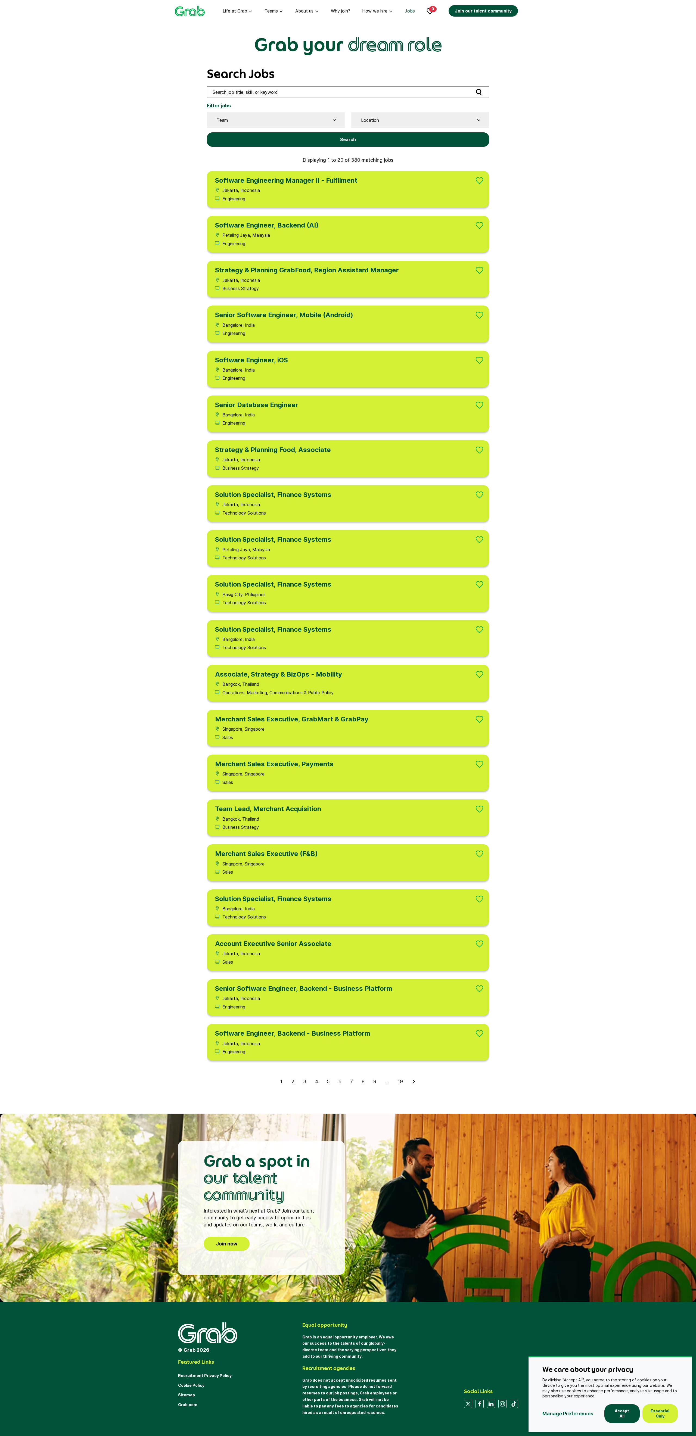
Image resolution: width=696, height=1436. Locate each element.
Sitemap (186, 1395)
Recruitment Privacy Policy (205, 1375)
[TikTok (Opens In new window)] (514, 1404)
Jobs (410, 11)
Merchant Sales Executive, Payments (274, 764)
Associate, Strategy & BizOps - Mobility (278, 674)
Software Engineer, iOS (251, 360)
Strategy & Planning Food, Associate (273, 450)
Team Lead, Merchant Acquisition (268, 809)
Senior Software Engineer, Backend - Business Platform (303, 988)
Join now (226, 1244)
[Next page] (413, 1081)
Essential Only (660, 1414)
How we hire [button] (374, 11)
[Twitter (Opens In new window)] (468, 1404)
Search (348, 139)
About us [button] (304, 11)
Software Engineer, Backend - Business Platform (292, 1033)
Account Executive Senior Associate (273, 944)
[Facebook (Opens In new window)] (480, 1404)
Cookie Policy (191, 1385)
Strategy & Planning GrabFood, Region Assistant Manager (307, 270)
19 (400, 1081)
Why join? (340, 11)
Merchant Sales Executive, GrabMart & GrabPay (291, 719)
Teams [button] (271, 11)
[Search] (479, 91)
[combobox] (274, 120)
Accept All (622, 1414)
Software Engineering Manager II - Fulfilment (286, 180)
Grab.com (187, 1404)
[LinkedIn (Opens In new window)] (491, 1404)
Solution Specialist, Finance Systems (273, 495)
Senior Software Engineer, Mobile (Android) (284, 315)
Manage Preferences (567, 1413)
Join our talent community (483, 11)
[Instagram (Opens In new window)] (502, 1404)
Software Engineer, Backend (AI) (267, 225)
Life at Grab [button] (235, 11)
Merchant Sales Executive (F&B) (266, 854)
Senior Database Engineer (256, 405)
